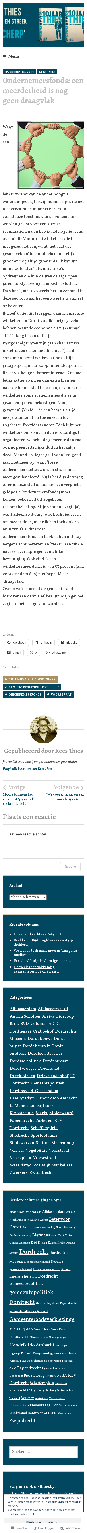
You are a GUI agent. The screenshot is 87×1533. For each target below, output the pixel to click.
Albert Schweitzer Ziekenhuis (25, 1212)
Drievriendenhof (52, 1076)
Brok (14, 1024)
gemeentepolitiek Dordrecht (34, 687)
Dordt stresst (55, 1061)
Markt (42, 1113)
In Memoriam (22, 1106)
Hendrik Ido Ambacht (57, 1098)
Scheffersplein (44, 1128)
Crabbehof (43, 1031)
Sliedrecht (19, 1135)
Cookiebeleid (26, 1514)
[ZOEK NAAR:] (43, 1452)
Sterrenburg (63, 1143)
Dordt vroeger (23, 1068)
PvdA (62, 1375)
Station (43, 1143)
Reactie (70, 866)
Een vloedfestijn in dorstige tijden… (42, 961)
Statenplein (67, 1391)
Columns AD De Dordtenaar (32, 679)
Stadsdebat (38, 1391)
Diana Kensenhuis (51, 1243)
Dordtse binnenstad (37, 1262)
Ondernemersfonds (25, 695)
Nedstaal (67, 1361)
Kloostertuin (22, 1113)
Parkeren (43, 1121)
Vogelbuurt (36, 1150)
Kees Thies (47, 71)
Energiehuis (20, 1276)
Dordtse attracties (45, 1053)
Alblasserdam (23, 1009)
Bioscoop (65, 1016)
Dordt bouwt (40, 1039)
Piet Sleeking (34, 1375)
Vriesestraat (44, 1158)
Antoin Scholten (25, 1016)
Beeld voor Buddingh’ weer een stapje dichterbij (44, 942)
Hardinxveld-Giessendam (34, 1091)
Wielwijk (41, 1165)
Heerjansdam (22, 1098)
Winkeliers (62, 1165)
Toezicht (14, 1398)
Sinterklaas (61, 1383)
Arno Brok (23, 1220)
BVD (25, 1024)
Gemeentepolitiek (47, 1083)
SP (28, 1391)
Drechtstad (48, 1068)
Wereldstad (20, 1165)
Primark (51, 1376)
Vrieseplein (20, 1158)
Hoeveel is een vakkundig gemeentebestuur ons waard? (37, 969)
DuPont (65, 1269)
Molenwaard (61, 1113)
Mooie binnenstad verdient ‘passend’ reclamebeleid (18, 795)
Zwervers (19, 1173)
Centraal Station (19, 1243)
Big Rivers (57, 1228)
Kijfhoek (45, 1106)
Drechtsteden (22, 1076)
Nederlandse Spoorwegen (44, 1361)
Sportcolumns (44, 1135)
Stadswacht (53, 1391)
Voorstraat (61, 695)
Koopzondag (43, 1353)
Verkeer (17, 1150)
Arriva (48, 1016)
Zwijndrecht (41, 1173)
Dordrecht (33, 1252)
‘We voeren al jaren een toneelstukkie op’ (65, 793)
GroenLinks (42, 1329)
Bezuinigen (30, 1227)
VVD (54, 1405)
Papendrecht (22, 1121)
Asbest (44, 1220)
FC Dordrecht (45, 1276)
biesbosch (45, 1228)
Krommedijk (60, 1353)
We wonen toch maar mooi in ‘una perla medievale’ (45, 953)
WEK (63, 1405)
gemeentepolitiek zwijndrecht (28, 1312)
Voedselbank (41, 1398)
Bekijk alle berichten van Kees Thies (27, 768)
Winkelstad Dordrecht (26, 1413)
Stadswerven (22, 1143)
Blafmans (41, 1235)
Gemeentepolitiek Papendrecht (56, 1303)
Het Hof (59, 1346)
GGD (29, 1330)
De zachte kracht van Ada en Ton (40, 934)
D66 (34, 1243)
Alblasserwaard (53, 1009)
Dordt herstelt (36, 1046)
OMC (12, 1368)
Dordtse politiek (25, 1061)
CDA (68, 1235)
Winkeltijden (50, 1413)
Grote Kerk (58, 1330)
